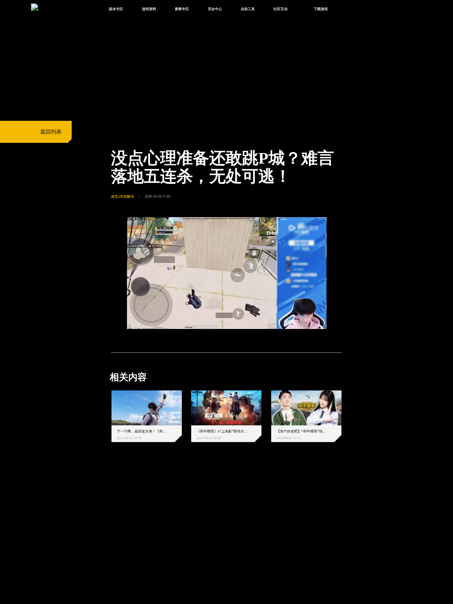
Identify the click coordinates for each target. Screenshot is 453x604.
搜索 (352, 9)
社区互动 (280, 9)
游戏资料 (149, 9)
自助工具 (248, 9)
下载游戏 (321, 9)
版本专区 (116, 9)
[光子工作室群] (104, 486)
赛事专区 (182, 9)
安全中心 (215, 9)
